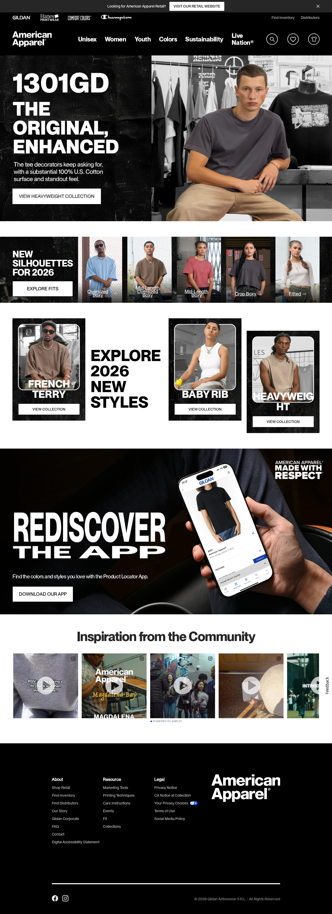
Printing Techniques (119, 795)
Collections (112, 826)
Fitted (295, 294)
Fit (105, 819)
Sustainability (204, 39)
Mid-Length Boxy (196, 293)
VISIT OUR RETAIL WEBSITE (197, 6)
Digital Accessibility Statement (75, 842)
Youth (143, 39)
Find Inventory (283, 18)
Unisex (87, 39)
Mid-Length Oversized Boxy (148, 291)
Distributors (310, 18)
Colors (168, 39)
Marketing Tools (115, 788)
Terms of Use (164, 811)
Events (108, 811)
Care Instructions (116, 803)
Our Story (59, 811)
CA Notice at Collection (172, 795)
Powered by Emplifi (167, 721)
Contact (58, 834)
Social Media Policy (169, 819)
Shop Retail (61, 788)
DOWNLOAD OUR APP (43, 594)
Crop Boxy (245, 294)
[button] (327, 685)
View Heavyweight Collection (56, 196)
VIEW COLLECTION (48, 409)
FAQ (55, 826)
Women (115, 39)
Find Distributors (65, 803)
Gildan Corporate (65, 819)
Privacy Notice (165, 788)
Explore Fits (42, 288)
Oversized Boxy (97, 293)
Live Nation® (243, 39)
